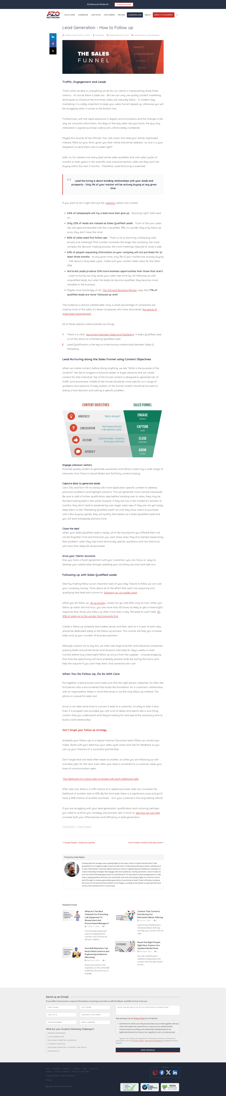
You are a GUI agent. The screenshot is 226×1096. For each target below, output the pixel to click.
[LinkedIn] (52, 36)
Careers (49, 1071)
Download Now (124, 4)
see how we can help (148, 812)
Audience (76, 1069)
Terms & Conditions (62, 1071)
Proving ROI (53, 1051)
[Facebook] (52, 43)
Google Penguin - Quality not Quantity (79, 842)
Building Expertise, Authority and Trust (67, 1047)
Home (48, 1069)
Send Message (148, 1050)
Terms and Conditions (153, 1041)
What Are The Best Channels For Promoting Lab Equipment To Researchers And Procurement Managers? (97, 917)
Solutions (56, 1069)
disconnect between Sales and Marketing (110, 334)
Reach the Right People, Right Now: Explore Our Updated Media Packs (149, 945)
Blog (84, 1069)
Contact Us (93, 1069)
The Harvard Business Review (119, 290)
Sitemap (49, 1080)
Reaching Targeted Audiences (62, 1040)
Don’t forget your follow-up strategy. (84, 730)
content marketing (84, 827)
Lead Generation (139, 35)
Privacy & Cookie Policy (80, 1071)
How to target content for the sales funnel (145, 842)
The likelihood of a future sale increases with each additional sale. (101, 778)
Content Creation (56, 1044)
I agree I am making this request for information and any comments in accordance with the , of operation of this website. (147, 1041)
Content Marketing (152, 35)
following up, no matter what (120, 592)
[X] (52, 50)
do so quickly (97, 602)
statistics (111, 202)
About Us (66, 1069)
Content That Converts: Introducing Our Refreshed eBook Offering (150, 914)
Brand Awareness (57, 1033)
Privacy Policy (139, 1018)
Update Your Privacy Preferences (60, 1086)
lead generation (69, 827)
